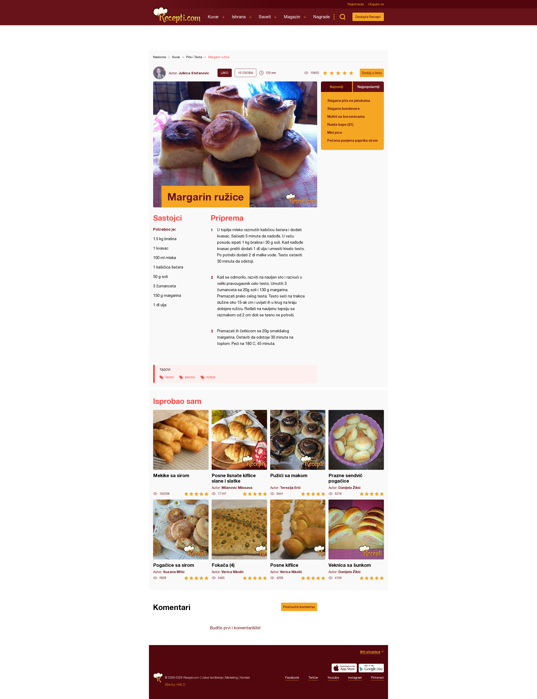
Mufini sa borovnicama (346, 116)
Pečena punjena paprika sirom (352, 140)
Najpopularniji (368, 87)
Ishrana (239, 16)
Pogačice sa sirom (181, 540)
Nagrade (321, 16)
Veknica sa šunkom (356, 540)
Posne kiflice (298, 540)
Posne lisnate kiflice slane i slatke (239, 453)
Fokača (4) (239, 540)
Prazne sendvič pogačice (356, 453)
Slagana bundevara (343, 108)
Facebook (292, 677)
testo (169, 377)
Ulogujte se (376, 4)
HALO (181, 684)
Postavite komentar (299, 607)
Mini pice (334, 132)
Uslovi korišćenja (212, 677)
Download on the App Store (344, 668)
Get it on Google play (371, 668)
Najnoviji (336, 87)
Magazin (292, 16)
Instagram (355, 677)
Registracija (356, 4)
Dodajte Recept (368, 17)
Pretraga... (342, 17)
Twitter (313, 677)
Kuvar (213, 16)
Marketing (231, 677)
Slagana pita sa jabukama (348, 100)
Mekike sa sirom (181, 453)
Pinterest (377, 677)
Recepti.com (177, 15)
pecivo (190, 377)
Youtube (333, 677)
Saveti (265, 16)
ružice (210, 377)
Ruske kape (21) (340, 124)
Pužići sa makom (298, 453)
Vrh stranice (370, 652)
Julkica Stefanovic (194, 73)
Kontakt (245, 677)
